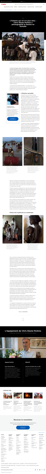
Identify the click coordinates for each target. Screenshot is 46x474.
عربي (24, 1)
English (21, 1)
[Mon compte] (44, 4)
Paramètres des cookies (5, 467)
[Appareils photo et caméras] (13, 6)
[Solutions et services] (34, 6)
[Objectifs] (17, 6)
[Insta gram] (37, 469)
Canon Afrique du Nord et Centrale (7, 469)
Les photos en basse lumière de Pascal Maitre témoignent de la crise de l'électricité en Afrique (28, 403)
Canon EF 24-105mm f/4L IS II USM (32, 366)
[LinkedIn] (39, 469)
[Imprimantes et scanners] (26, 6)
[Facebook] (35, 469)
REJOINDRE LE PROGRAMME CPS (13, 119)
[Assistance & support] (42, 6)
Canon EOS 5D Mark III (10, 366)
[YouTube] (44, 469)
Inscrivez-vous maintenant (23, 427)
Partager (23, 320)
